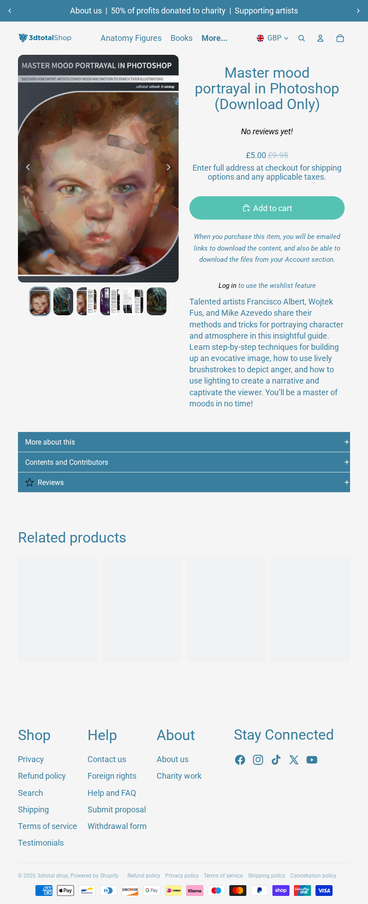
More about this (50, 442)
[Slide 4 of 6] (110, 301)
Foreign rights (112, 776)
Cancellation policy (313, 876)
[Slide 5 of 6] (133, 301)
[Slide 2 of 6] (63, 301)
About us (86, 11)
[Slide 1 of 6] (40, 301)
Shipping (33, 809)
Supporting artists (266, 11)
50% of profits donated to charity (168, 11)
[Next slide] (358, 11)
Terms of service (47, 826)
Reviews (51, 482)
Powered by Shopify (94, 876)
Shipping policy (266, 876)
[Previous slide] (10, 11)
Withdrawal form (117, 826)
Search (30, 793)
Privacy (31, 759)
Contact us (107, 759)
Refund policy (42, 776)
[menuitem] (215, 38)
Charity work (179, 776)
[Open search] (301, 38)
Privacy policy (182, 876)
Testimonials (41, 842)
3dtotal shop (52, 876)
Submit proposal (117, 809)
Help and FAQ (112, 793)
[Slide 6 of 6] (156, 301)
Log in (228, 286)
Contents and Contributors (66, 462)
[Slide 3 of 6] (86, 301)
